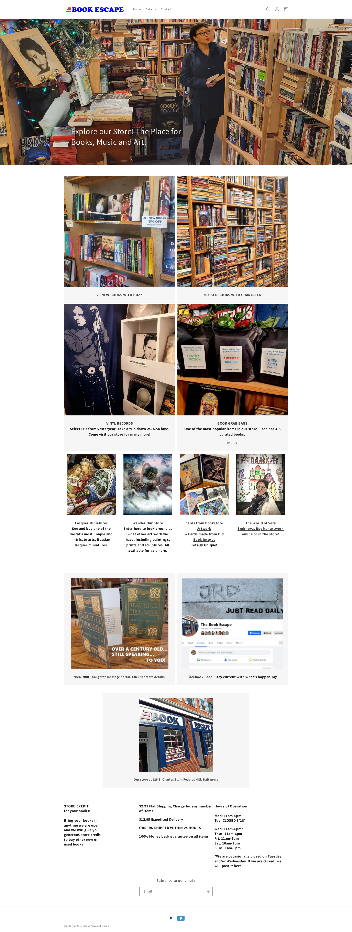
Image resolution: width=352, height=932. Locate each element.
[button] (268, 9)
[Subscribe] (208, 891)
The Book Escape (81, 925)
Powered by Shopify (101, 925)
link (229, 443)
